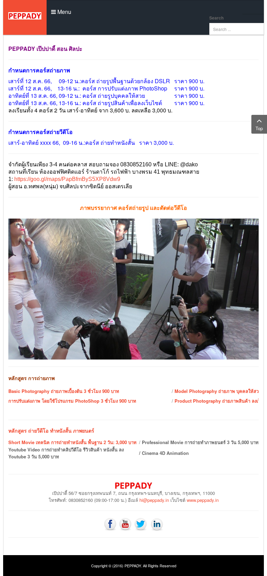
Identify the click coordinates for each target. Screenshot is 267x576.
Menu (63, 12)
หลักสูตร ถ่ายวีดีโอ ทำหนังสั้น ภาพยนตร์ (51, 430)
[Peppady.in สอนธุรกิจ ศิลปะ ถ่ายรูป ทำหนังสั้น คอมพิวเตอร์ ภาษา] (24, 17)
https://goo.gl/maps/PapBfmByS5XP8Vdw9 (67, 179)
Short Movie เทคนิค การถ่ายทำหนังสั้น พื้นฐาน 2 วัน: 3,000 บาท (72, 442)
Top (259, 128)
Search (216, 18)
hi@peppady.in (154, 500)
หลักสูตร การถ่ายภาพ (31, 377)
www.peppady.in (203, 500)
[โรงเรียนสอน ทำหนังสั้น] (110, 523)
